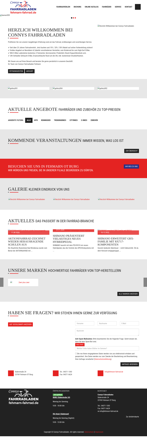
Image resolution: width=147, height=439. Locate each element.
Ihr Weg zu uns (131, 166)
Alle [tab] (29, 120)
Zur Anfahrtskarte (132, 417)
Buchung (77, 7)
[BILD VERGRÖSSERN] (28, 199)
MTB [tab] (36, 120)
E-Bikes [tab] (84, 120)
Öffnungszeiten (16, 71)
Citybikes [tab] (74, 120)
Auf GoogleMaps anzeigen (20, 324)
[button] (11, 15)
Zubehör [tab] (94, 120)
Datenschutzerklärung (103, 359)
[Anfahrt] (138, 7)
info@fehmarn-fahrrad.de (114, 372)
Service (118, 7)
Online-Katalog (91, 7)
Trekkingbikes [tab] (60, 120)
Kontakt (128, 7)
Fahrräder (106, 7)
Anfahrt (29, 71)
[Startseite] (23, 7)
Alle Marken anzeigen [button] (128, 294)
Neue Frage (79, 344)
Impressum (99, 432)
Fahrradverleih (63, 7)
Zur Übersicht (132, 151)
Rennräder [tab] (46, 120)
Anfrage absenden (130, 364)
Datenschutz (89, 432)
